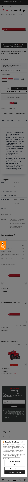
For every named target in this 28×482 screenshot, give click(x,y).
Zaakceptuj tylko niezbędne (15, 463)
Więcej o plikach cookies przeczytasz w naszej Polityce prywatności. (12, 457)
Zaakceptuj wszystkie (15, 472)
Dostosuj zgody (14, 469)
